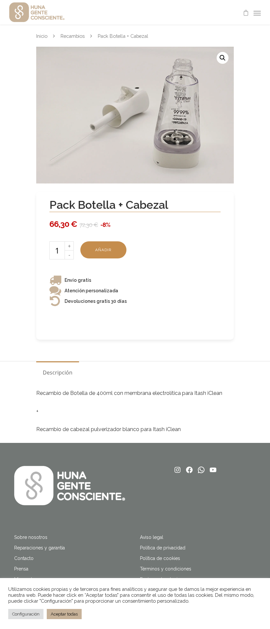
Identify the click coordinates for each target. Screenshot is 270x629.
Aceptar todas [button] (64, 614)
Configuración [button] (26, 614)
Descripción (57, 372)
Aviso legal (151, 537)
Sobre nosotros (30, 537)
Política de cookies (160, 558)
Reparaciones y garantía (39, 547)
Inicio (41, 36)
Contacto (24, 558)
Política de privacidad (162, 547)
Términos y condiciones (165, 568)
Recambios (73, 36)
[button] (223, 58)
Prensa (21, 568)
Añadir (103, 250)
